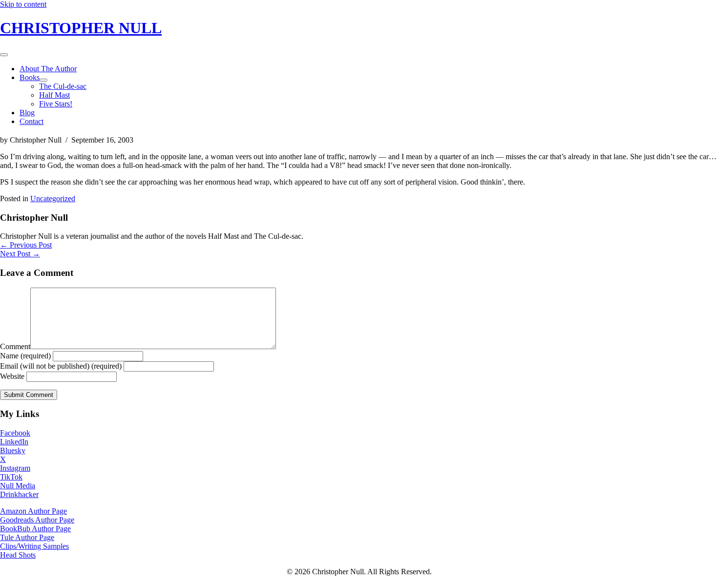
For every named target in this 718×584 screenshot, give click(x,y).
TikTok (11, 477)
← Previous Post (26, 245)
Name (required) (25, 356)
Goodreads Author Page (37, 520)
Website (12, 376)
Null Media (17, 485)
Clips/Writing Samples (34, 546)
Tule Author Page (27, 537)
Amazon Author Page (33, 511)
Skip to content (23, 4)
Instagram (15, 468)
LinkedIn (14, 442)
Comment (15, 346)
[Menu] (4, 54)
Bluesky (12, 450)
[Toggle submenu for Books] (43, 80)
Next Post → (20, 254)
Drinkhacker (19, 494)
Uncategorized (52, 198)
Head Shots (18, 555)
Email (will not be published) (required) (61, 366)
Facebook (15, 433)
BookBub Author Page (35, 528)
